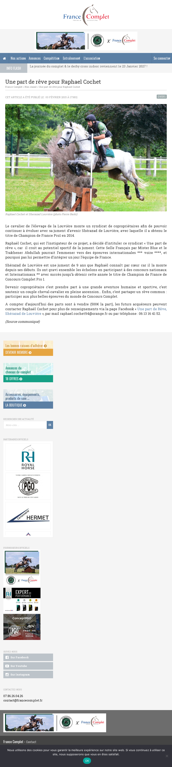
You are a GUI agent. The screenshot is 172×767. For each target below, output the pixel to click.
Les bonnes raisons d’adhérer (24, 345)
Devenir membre (17, 352)
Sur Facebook (19, 657)
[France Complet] (86, 15)
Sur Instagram (20, 674)
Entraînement (71, 58)
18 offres (12, 378)
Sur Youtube (18, 666)
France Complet (13, 86)
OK (87, 760)
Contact (31, 742)
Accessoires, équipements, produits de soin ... (22, 396)
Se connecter (162, 58)
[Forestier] (86, 34)
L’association (92, 58)
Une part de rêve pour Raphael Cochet (59, 86)
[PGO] (21, 627)
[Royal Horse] (28, 457)
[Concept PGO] (28, 486)
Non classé (30, 86)
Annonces (35, 58)
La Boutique (14, 405)
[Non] (167, 756)
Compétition (51, 58)
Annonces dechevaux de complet (18, 369)
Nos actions (18, 58)
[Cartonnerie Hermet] (28, 515)
